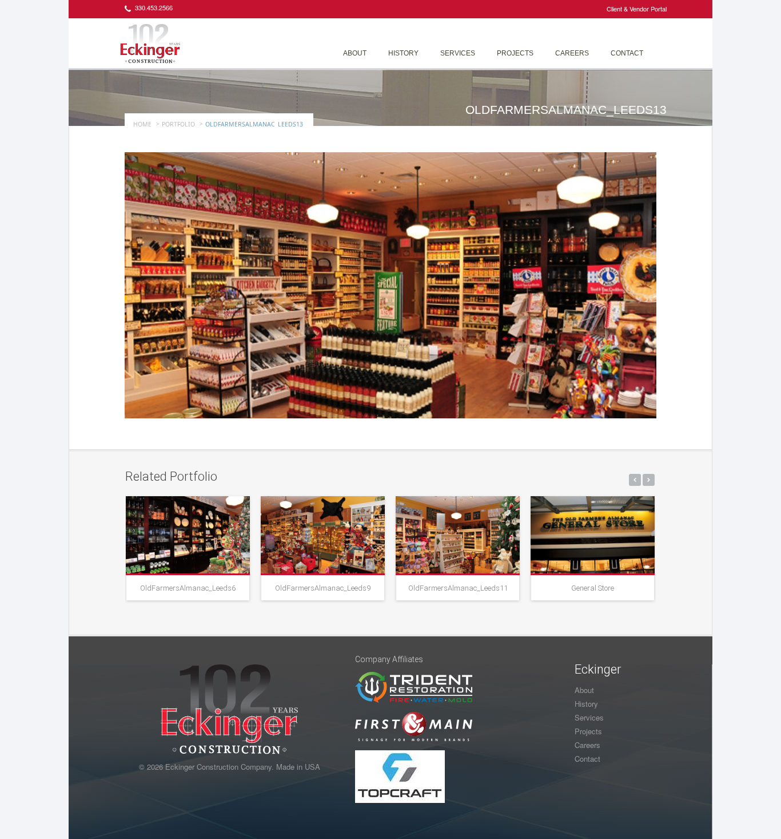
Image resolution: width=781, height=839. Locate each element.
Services (457, 53)
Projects (515, 53)
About (354, 53)
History (403, 53)
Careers (572, 53)
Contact (627, 53)
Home (142, 124)
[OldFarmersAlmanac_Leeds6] (188, 534)
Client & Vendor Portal (637, 8)
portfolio (178, 124)
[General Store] (593, 534)
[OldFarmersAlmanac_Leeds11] (458, 534)
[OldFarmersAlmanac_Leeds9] (323, 534)
